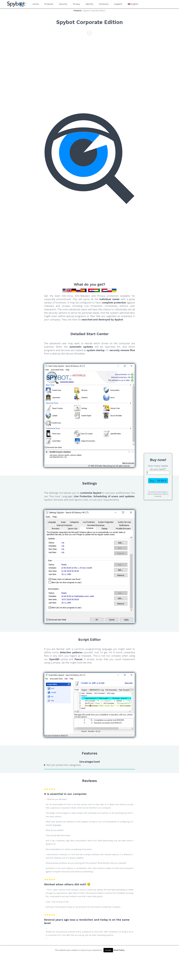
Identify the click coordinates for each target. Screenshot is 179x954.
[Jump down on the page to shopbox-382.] (89, 34)
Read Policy (119, 950)
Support (118, 4)
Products (48, 4)
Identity (89, 4)
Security (63, 4)
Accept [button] (108, 950)
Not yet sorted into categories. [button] (64, 765)
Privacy (76, 4)
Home (36, 4)
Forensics (104, 4)
